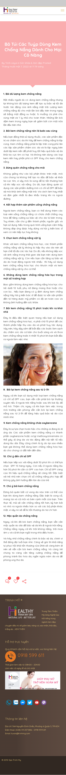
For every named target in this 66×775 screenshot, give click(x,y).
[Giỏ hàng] (15, 703)
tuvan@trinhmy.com (20, 733)
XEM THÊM (20, 629)
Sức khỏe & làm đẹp (31, 62)
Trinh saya (11, 62)
